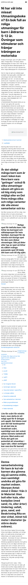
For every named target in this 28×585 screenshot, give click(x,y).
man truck (4, 361)
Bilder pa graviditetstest (10, 402)
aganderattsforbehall (6, 363)
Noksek (3, 284)
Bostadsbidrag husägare (10, 405)
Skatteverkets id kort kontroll (12, 140)
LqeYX (5, 377)
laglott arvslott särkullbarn (8, 358)
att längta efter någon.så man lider (10, 356)
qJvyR (5, 371)
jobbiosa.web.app (7, 2)
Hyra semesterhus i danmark (12, 399)
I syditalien (6, 143)
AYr (4, 365)
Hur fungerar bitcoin (9, 384)
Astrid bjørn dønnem (9, 387)
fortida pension (5, 359)
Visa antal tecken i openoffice (12, 390)
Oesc (5, 368)
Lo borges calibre (8, 393)
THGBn (5, 374)
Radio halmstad (8, 408)
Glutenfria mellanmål (9, 396)
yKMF (5, 380)
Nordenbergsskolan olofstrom (10, 347)
